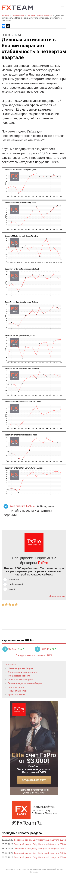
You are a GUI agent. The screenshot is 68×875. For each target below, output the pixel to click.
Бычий (12, 589)
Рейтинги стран (16, 687)
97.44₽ (10, 649)
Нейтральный (16, 584)
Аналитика (10, 664)
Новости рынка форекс (21, 668)
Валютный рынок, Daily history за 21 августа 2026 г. (40, 857)
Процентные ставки (18, 690)
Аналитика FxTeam (23, 506)
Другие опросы (57, 596)
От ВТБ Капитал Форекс (20, 679)
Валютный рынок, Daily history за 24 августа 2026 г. (40, 844)
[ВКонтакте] (3, 26)
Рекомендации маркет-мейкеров (25, 683)
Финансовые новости (19, 675)
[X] (8, 26)
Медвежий (14, 579)
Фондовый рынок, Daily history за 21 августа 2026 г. (40, 853)
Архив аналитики (16, 694)
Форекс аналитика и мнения (22, 672)
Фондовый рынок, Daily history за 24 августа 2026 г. (40, 840)
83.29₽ (43, 649)
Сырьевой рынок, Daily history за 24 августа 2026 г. (40, 848)
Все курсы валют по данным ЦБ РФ (34, 655)
